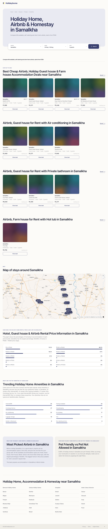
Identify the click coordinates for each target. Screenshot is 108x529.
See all (102, 75)
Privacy (84, 526)
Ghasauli (83, 495)
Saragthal (57, 487)
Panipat (26, 11)
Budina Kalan (58, 511)
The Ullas (5, 245)
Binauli (30, 511)
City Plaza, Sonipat (8, 197)
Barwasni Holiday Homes (9, 487)
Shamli (83, 503)
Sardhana (5, 511)
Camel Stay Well (33, 197)
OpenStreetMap (98, 317)
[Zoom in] (103, 276)
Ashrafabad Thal (33, 503)
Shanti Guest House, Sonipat (36, 101)
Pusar (82, 507)
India (16, 11)
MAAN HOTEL (6, 101)
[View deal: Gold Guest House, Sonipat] (15, 136)
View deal (15, 109)
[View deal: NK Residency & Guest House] (93, 87)
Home (11, 11)
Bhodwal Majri (6, 503)
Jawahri (57, 495)
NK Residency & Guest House (88, 101)
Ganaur (83, 491)
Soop (82, 499)
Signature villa (58, 149)
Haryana (20, 11)
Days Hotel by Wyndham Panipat (63, 101)
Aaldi (30, 507)
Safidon (57, 499)
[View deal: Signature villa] (67, 136)
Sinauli (57, 491)
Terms (89, 526)
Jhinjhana (5, 507)
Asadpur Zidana (59, 503)
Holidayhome (11, 3)
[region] (54, 296)
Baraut (4, 491)
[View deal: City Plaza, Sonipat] (15, 184)
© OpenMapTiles (87, 317)
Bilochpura (31, 495)
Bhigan (4, 495)
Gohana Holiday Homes (35, 487)
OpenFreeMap (80, 317)
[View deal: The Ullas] (15, 232)
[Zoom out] (103, 278)
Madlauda (31, 499)
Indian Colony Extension (87, 487)
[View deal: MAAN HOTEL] (15, 87)
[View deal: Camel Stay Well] (41, 184)
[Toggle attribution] (103, 317)
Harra (56, 507)
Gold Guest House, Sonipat (10, 149)
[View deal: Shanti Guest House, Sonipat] (41, 87)
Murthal (31, 491)
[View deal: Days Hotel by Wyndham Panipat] (67, 87)
